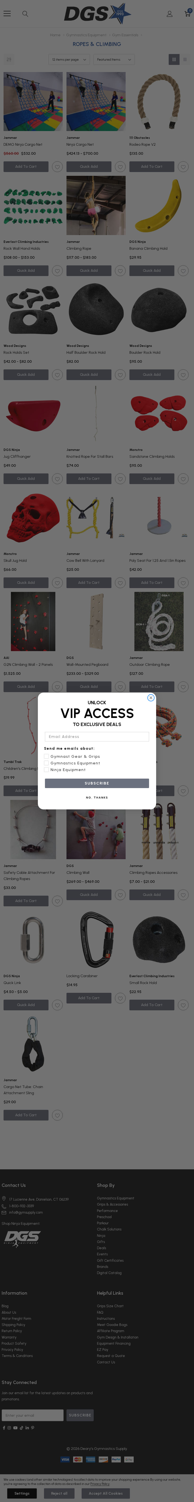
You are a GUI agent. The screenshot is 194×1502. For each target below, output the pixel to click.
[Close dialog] (151, 698)
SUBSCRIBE (97, 783)
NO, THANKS (97, 797)
